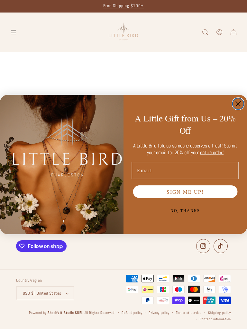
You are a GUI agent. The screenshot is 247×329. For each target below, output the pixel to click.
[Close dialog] (238, 103)
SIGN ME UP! (185, 191)
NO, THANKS (185, 211)
